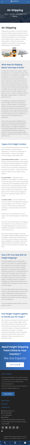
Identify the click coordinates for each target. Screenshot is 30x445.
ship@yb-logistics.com (13, 388)
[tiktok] (17, 427)
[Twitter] (10, 427)
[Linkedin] (6, 427)
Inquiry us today (6, 305)
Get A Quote (14, 365)
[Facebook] (2, 427)
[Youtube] (13, 427)
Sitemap (24, 438)
